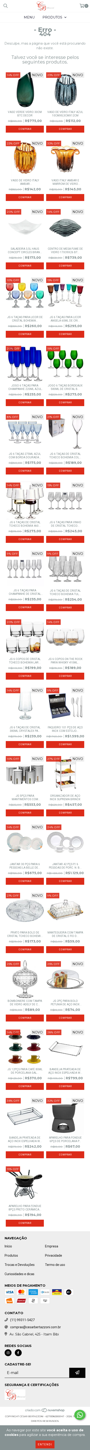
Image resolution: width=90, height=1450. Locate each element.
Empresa (51, 1246)
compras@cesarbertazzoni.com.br (35, 1327)
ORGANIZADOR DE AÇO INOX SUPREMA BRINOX (65, 797)
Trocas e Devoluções (20, 1265)
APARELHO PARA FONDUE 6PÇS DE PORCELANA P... (65, 1139)
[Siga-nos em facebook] (18, 1352)
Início (8, 1246)
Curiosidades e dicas (19, 1274)
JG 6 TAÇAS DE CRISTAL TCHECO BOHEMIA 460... (25, 524)
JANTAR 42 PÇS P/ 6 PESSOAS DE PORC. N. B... (65, 866)
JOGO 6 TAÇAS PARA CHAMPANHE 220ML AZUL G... (25, 387)
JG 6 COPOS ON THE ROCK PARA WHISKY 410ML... (65, 660)
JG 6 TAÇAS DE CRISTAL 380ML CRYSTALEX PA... (24, 729)
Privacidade (53, 1255)
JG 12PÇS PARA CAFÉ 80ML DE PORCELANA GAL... (24, 1071)
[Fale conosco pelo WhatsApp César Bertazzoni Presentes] (79, 1415)
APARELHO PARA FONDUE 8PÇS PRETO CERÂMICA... (25, 1207)
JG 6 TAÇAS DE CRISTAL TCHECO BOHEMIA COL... (65, 455)
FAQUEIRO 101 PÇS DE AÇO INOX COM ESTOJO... (65, 729)
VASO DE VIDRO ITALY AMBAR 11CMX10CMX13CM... (25, 182)
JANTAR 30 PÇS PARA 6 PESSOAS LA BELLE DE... (24, 866)
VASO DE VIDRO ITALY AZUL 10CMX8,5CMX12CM (65, 113)
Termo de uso (55, 1265)
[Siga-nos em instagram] (8, 1352)
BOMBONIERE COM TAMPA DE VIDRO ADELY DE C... (25, 1002)
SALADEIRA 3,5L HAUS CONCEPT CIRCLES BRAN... (25, 250)
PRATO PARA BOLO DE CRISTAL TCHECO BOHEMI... (25, 934)
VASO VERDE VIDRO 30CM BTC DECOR (25, 113)
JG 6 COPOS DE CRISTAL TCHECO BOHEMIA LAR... (25, 660)
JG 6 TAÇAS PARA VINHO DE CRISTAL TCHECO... (65, 524)
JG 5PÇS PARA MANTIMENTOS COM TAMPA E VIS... (25, 797)
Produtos (11, 1255)
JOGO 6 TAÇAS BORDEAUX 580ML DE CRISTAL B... (65, 387)
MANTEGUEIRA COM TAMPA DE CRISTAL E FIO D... (65, 934)
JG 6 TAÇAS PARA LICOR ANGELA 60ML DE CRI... (65, 319)
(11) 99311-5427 (22, 1320)
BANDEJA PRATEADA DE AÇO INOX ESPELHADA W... (65, 1071)
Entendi (45, 1444)
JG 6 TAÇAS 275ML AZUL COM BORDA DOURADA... (25, 455)
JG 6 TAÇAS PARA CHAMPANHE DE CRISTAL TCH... (25, 592)
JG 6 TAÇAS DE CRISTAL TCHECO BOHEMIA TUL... (65, 592)
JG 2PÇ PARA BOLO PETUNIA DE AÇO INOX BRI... (65, 1002)
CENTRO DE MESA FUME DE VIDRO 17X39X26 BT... (65, 250)
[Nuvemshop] (45, 1411)
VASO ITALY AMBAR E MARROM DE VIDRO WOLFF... (65, 182)
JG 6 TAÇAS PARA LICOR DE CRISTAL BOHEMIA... (25, 319)
